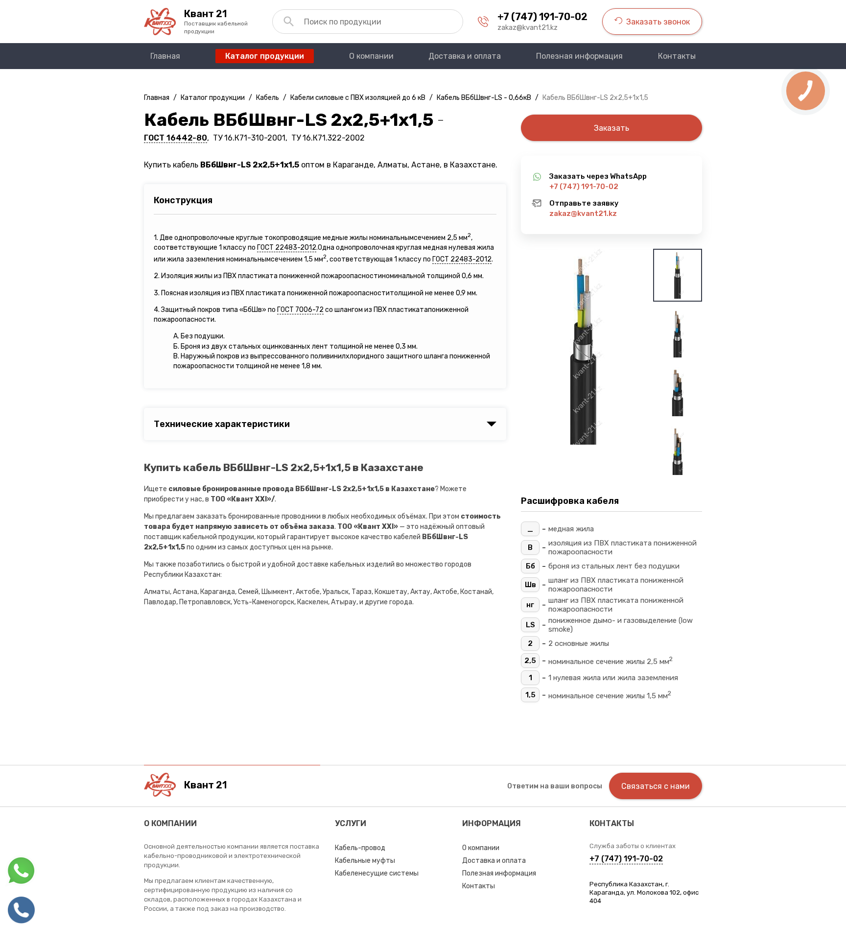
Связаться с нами (655, 786)
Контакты (478, 886)
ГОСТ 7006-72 (300, 310)
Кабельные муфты (365, 860)
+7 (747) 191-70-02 (542, 17)
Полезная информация (499, 873)
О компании (480, 848)
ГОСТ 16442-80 (175, 137)
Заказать (611, 128)
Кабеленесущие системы (377, 873)
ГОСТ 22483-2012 (286, 247)
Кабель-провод (360, 848)
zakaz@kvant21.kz (527, 27)
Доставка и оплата (494, 860)
